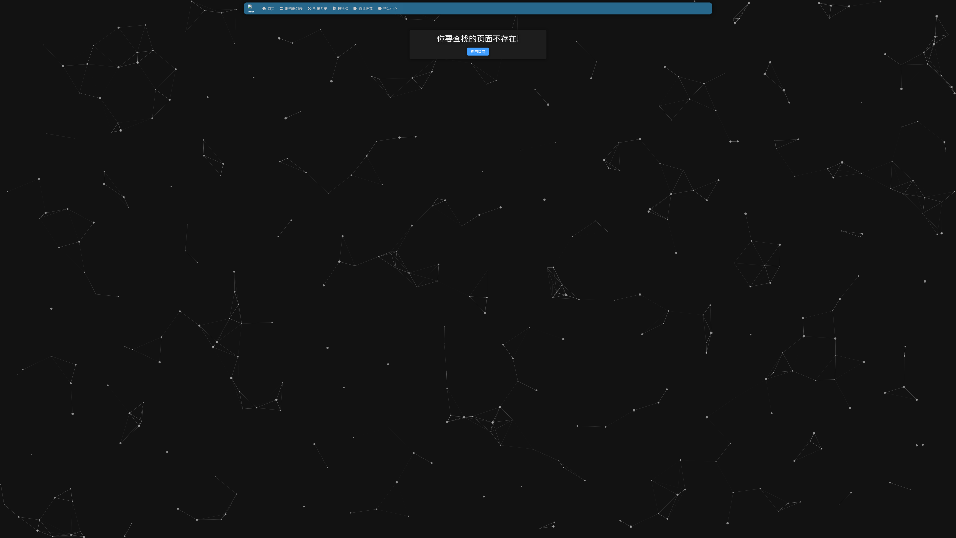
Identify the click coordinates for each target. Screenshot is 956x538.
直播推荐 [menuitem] (366, 8)
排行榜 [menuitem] (343, 8)
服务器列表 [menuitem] (293, 8)
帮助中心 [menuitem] (390, 8)
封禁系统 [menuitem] (320, 8)
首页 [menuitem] (271, 8)
